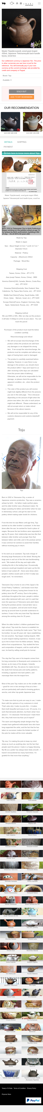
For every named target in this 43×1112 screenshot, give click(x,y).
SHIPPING (21, 142)
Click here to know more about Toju (22, 153)
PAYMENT (8, 147)
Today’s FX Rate (7, 1088)
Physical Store (6, 1094)
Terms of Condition (20, 1088)
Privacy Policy (31, 1088)
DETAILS (8, 142)
